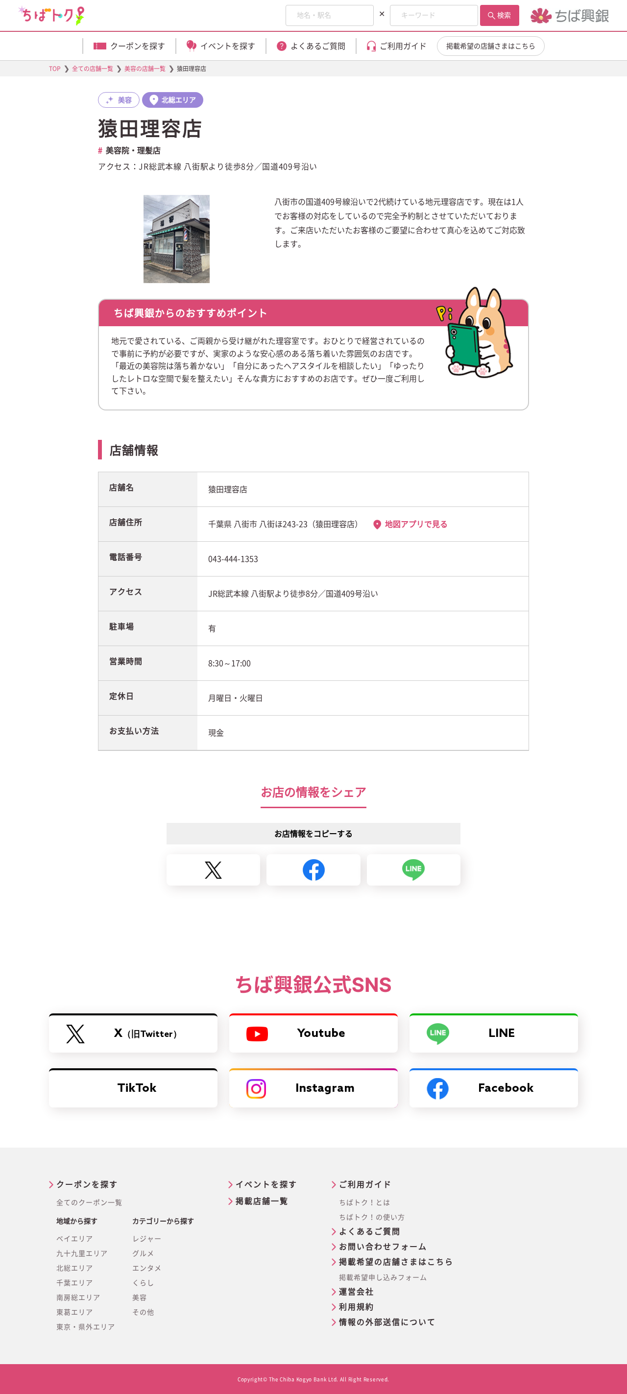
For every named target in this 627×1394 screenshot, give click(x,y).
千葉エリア (74, 1282)
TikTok (136, 1089)
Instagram (325, 1089)
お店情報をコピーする (313, 834)
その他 (143, 1312)
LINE (501, 1034)
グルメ (143, 1253)
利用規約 (356, 1307)
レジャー (147, 1238)
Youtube (321, 1034)
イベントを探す (266, 1184)
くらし (143, 1282)
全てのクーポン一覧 (89, 1202)
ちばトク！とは (364, 1202)
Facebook (505, 1089)
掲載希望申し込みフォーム (383, 1277)
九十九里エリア (82, 1253)
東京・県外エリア (85, 1326)
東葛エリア (74, 1312)
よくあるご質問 (370, 1231)
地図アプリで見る (416, 524)
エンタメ (147, 1268)
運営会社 (356, 1292)
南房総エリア (78, 1297)
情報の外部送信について (387, 1322)
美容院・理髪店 (133, 150)
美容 (139, 1297)
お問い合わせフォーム (383, 1246)
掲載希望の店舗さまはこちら (490, 46)
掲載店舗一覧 (262, 1201)
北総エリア (74, 1268)
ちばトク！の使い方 (372, 1217)
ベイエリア (74, 1238)
